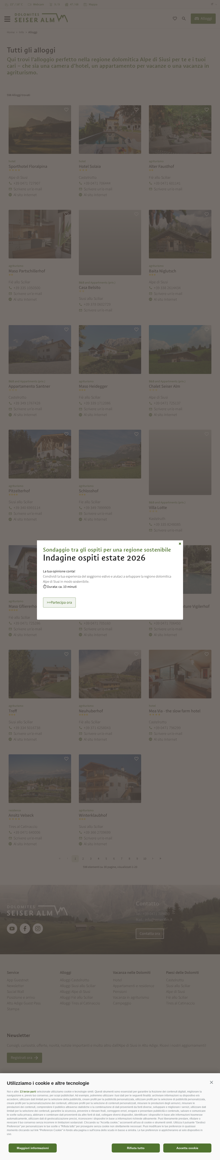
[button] (211, 1082)
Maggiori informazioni (33, 1148)
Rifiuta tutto (136, 1148)
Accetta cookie (187, 1148)
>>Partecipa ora (59, 602)
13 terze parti (28, 1091)
